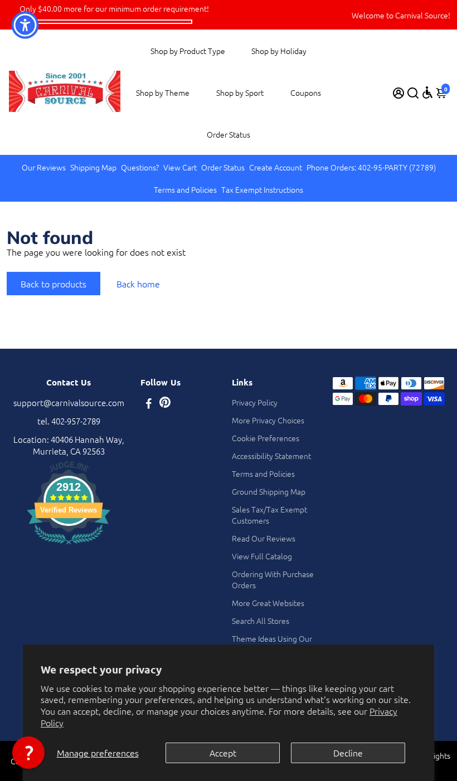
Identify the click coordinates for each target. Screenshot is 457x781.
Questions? (140, 167)
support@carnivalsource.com (68, 402)
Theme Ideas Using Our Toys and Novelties (272, 644)
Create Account (275, 167)
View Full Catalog (262, 556)
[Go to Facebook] (149, 404)
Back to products (53, 283)
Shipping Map (93, 167)
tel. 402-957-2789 (68, 421)
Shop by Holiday (279, 50)
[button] (28, 752)
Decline (348, 752)
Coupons (305, 92)
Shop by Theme (162, 92)
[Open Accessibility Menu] (427, 92)
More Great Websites (268, 602)
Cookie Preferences (265, 437)
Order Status (228, 134)
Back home (138, 283)
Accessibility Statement (271, 455)
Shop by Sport (240, 92)
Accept (223, 752)
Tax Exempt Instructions (262, 189)
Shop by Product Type (187, 50)
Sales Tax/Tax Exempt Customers (269, 515)
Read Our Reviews (263, 538)
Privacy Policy (255, 402)
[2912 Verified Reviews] (68, 545)
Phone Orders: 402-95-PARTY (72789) (371, 167)
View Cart (180, 167)
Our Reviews (44, 167)
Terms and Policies (185, 189)
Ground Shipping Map (268, 491)
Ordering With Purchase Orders (273, 579)
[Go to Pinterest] (165, 404)
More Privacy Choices (268, 420)
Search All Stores (260, 620)
